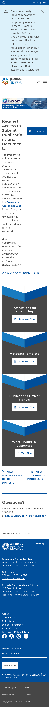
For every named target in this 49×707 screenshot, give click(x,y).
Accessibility (9, 628)
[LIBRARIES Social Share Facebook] (4, 636)
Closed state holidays (13, 578)
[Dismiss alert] (43, 11)
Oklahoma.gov (9, 687)
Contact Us (8, 617)
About (5, 613)
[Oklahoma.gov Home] (4, 2)
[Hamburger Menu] (45, 81)
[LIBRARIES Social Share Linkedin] (26, 636)
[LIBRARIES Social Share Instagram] (18, 636)
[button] (37, 131)
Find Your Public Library (16, 632)
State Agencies (40, 2)
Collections (8, 621)
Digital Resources (12, 624)
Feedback (28, 694)
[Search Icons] (38, 81)
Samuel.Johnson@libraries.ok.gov (25, 515)
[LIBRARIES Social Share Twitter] (11, 636)
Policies (28, 687)
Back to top (39, 544)
